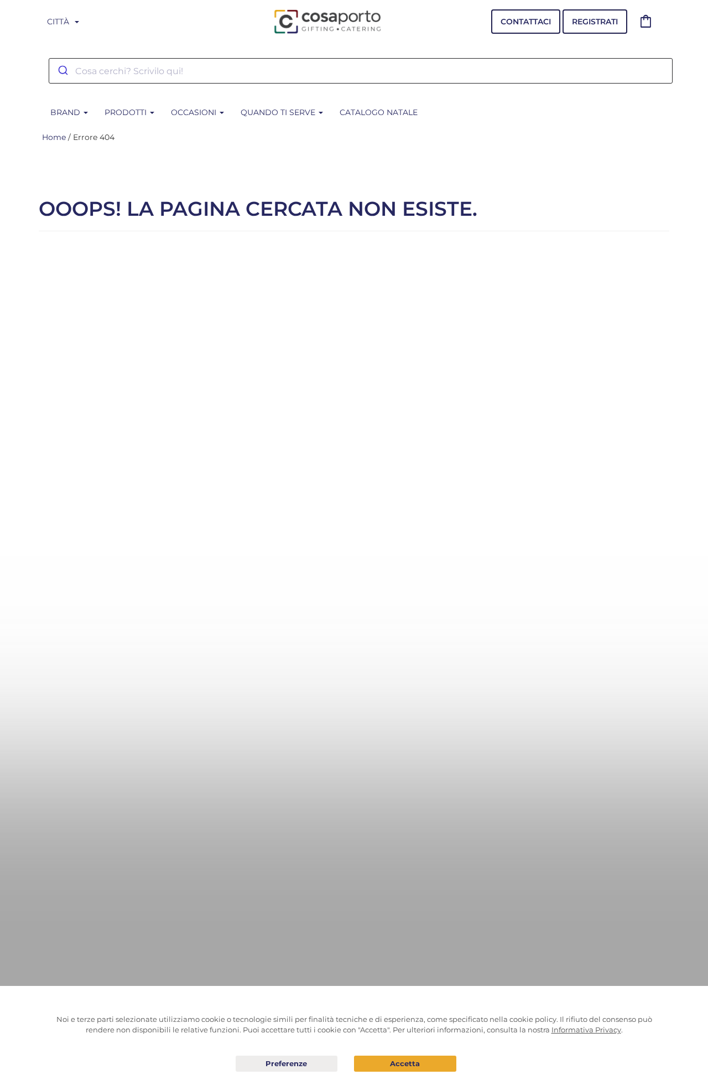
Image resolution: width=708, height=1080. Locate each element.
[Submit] (62, 71)
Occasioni (194, 112)
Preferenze (287, 1064)
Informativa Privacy (586, 1029)
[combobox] (361, 71)
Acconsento (405, 1064)
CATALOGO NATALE (379, 112)
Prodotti (127, 112)
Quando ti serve (279, 112)
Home (54, 137)
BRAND (66, 112)
